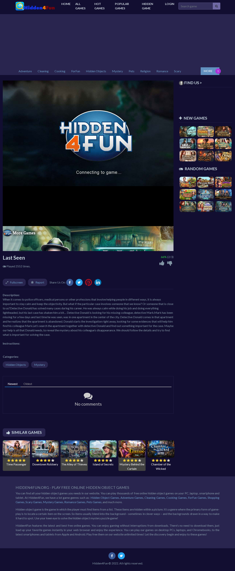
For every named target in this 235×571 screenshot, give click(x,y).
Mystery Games (53, 502)
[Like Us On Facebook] (112, 555)
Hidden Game (147, 6)
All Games (80, 6)
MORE (208, 71)
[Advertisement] (117, 39)
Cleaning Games (154, 497)
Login (169, 4)
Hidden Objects (16, 364)
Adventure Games (131, 497)
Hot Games (99, 6)
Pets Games (94, 502)
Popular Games (122, 6)
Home (65, 4)
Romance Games (74, 502)
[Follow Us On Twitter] (121, 555)
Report (39, 282)
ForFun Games (197, 497)
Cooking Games (176, 497)
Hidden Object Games (105, 497)
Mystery (39, 364)
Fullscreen (16, 282)
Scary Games (34, 502)
